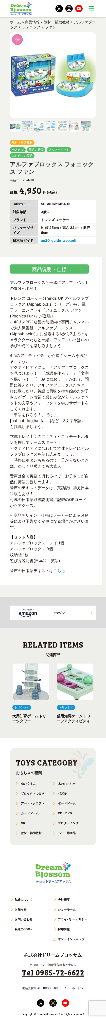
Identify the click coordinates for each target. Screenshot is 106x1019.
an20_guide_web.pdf (58, 240)
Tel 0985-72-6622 (53, 972)
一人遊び (18, 149)
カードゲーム (30, 813)
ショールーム (67, 909)
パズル (62, 793)
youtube (79, 8)
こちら (59, 570)
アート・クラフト (33, 803)
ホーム (15, 22)
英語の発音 (36, 149)
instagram (69, 8)
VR (23, 823)
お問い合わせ (24, 919)
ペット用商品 (67, 833)
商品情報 (32, 22)
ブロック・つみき (33, 793)
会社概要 (64, 899)
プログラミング (68, 823)
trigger (91, 8)
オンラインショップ (71, 939)
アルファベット (59, 149)
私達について (24, 899)
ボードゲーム (67, 803)
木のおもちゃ (67, 783)
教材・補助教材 (57, 22)
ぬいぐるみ (28, 783)
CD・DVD (65, 813)
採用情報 (64, 929)
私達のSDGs (23, 929)
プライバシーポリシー (73, 919)
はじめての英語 (22, 155)
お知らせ (21, 909)
